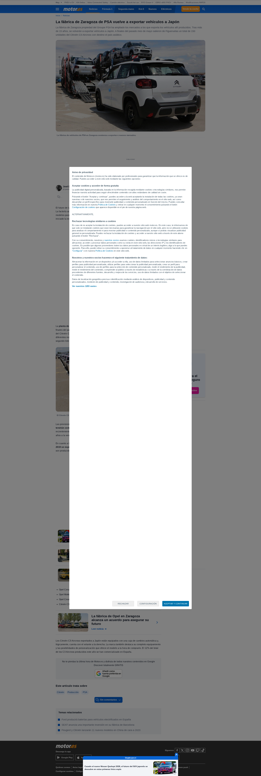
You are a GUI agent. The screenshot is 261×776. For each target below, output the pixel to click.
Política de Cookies (107, 204)
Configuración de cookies (83, 207)
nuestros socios (111, 240)
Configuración (148, 604)
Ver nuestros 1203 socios (84, 286)
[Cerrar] (176, 754)
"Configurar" (77, 251)
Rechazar (123, 604)
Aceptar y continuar (175, 604)
